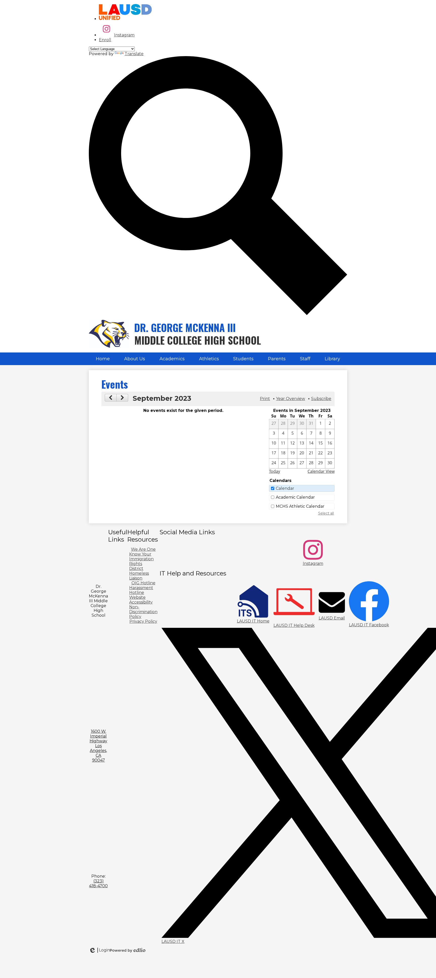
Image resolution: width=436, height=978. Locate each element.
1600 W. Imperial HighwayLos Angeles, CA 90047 (98, 746)
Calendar (285, 488)
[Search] (218, 313)
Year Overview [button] (290, 398)
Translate (134, 53)
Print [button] (265, 398)
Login (99, 950)
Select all (326, 513)
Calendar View (321, 471)
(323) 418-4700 (98, 883)
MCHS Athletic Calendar (300, 506)
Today (274, 471)
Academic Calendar (295, 497)
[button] (135, 358)
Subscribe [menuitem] (321, 398)
